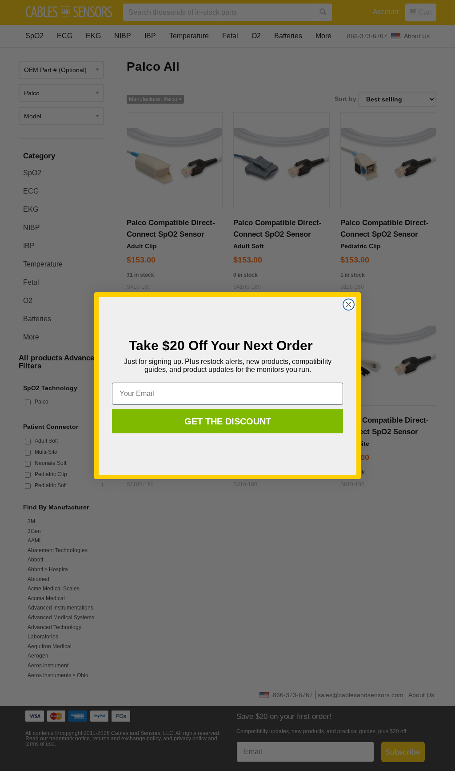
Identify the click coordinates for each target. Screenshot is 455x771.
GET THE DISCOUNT (227, 421)
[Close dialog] (348, 304)
